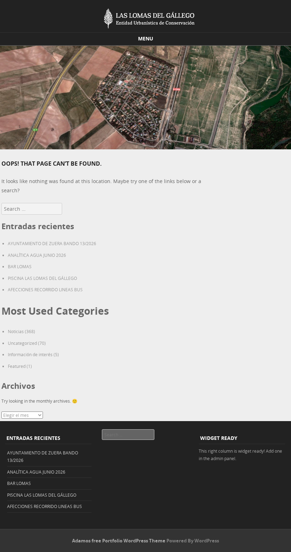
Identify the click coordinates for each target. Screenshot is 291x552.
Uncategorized (22, 343)
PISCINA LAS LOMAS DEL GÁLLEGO (42, 278)
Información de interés (30, 354)
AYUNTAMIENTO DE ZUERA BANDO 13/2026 (52, 243)
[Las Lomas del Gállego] (145, 17)
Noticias (16, 331)
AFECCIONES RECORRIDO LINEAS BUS (45, 289)
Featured (17, 366)
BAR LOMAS (20, 266)
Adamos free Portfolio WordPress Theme (118, 540)
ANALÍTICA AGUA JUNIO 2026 (37, 255)
